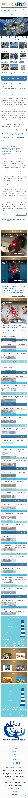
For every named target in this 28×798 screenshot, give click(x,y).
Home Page (14, 749)
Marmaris (11, 220)
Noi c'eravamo (14, 759)
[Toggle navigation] (25, 10)
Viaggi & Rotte (22, 133)
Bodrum (14, 134)
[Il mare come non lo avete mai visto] (14, 26)
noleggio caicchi (17, 220)
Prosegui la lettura (20, 129)
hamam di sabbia (5, 137)
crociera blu (7, 136)
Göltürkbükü (16, 136)
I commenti (14, 757)
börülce (18, 134)
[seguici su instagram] (13, 763)
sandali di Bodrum (16, 139)
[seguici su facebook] (19, 763)
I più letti (14, 754)
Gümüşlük (21, 136)
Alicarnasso (9, 134)
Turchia (22, 220)
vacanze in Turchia (5, 222)
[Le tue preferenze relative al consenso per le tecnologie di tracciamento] (25, 795)
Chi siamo (14, 751)
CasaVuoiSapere (18, 767)
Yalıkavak (22, 139)
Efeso (12, 136)
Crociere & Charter (11, 219)
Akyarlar (5, 134)
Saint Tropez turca (8, 139)
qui (19, 646)
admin (16, 133)
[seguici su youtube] (16, 763)
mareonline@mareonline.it (18, 296)
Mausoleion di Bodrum (14, 137)
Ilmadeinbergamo (10, 767)
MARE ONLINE (14, 791)
